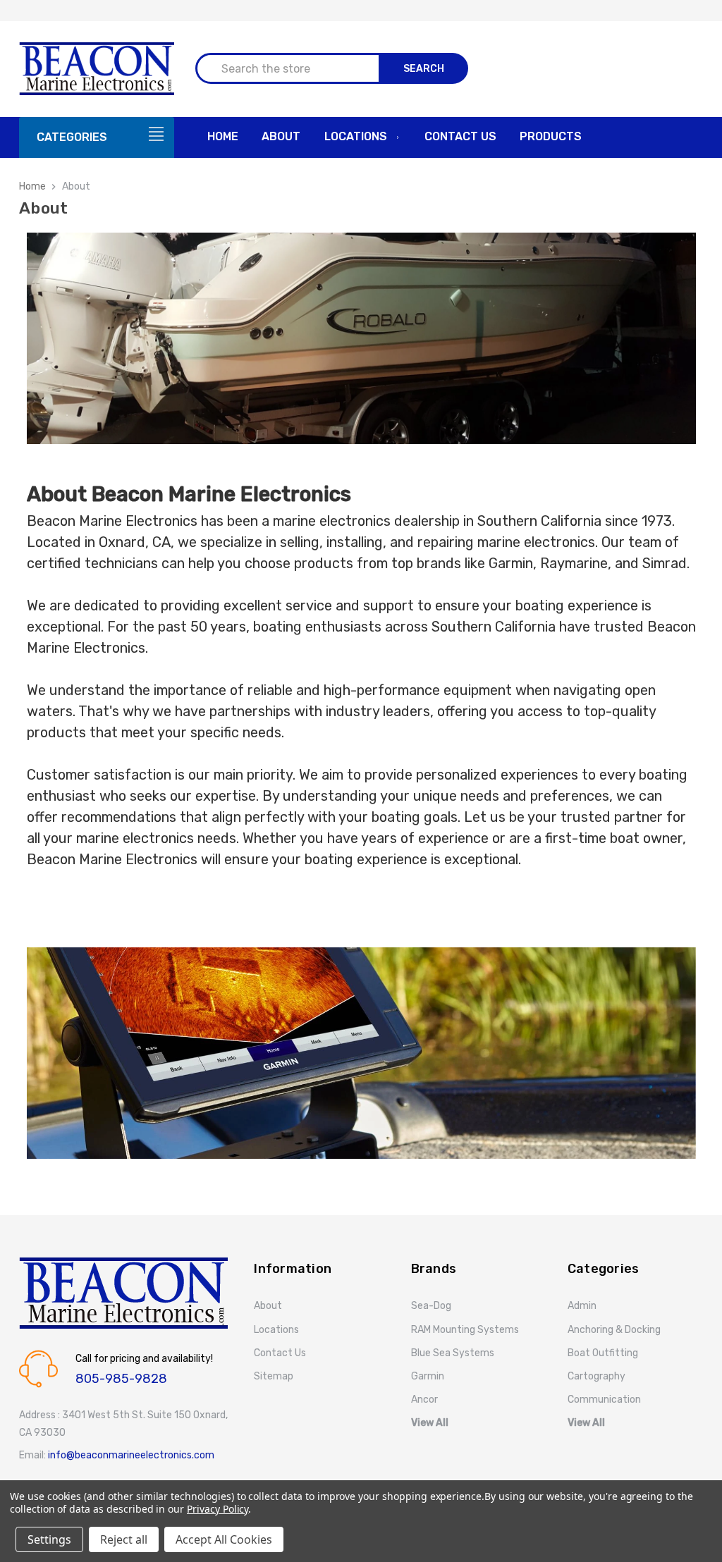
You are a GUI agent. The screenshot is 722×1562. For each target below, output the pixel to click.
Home (222, 136)
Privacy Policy (217, 1508)
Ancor (424, 1400)
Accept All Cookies (224, 1539)
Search (423, 69)
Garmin (427, 1376)
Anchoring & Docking (614, 1330)
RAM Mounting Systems (465, 1330)
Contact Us (460, 136)
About (281, 136)
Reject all (123, 1539)
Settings (49, 1539)
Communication (604, 1400)
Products (551, 136)
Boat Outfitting (603, 1353)
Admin (582, 1306)
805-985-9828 (121, 1378)
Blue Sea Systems (452, 1353)
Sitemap (273, 1376)
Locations (355, 136)
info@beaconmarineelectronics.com (131, 1455)
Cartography (596, 1376)
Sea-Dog (431, 1306)
